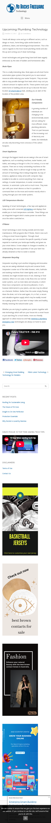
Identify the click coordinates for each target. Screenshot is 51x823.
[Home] (25, 8)
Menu (27, 18)
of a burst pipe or (15, 91)
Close (49, 797)
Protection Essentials (10, 416)
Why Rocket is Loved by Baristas (14, 421)
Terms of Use (7, 468)
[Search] (46, 386)
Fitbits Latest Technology (37, 372)
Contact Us (6, 473)
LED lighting (28, 209)
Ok (25, 818)
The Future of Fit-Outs (10, 407)
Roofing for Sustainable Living (13, 402)
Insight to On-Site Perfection (13, 412)
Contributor (27, 33)
